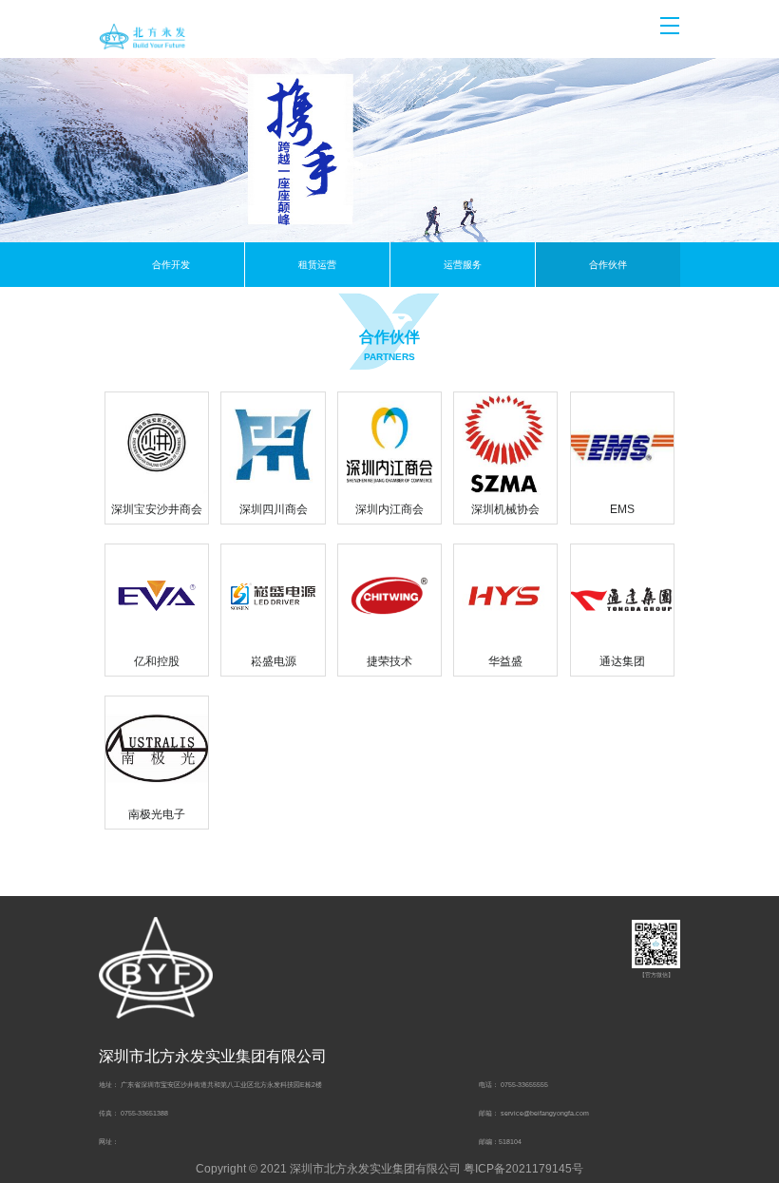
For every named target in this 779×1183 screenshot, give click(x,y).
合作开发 (171, 264)
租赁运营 (317, 264)
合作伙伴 (608, 264)
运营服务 (463, 264)
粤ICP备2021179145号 (523, 1168)
